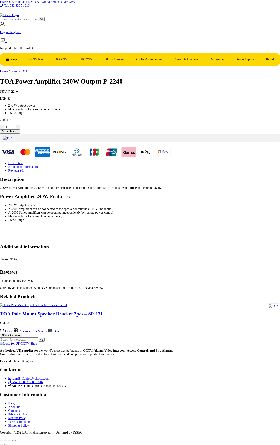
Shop (14, 59)
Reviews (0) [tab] (16, 170)
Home (4, 71)
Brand (270, 59)
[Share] (9, 440)
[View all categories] (2, 11)
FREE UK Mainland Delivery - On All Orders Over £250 (37, 1)
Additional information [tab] (23, 167)
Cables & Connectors (149, 59)
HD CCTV (86, 59)
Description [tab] (15, 163)
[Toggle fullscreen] (5, 440)
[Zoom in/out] (1, 440)
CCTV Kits (36, 59)
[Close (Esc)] (14, 440)
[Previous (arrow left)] (1, 444)
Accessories (217, 59)
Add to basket (10, 131)
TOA (24, 71)
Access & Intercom (186, 59)
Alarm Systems (114, 59)
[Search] (42, 19)
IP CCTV (61, 59)
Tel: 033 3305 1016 (17, 5)
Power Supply (245, 59)
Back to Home (11, 335)
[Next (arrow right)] (5, 444)
